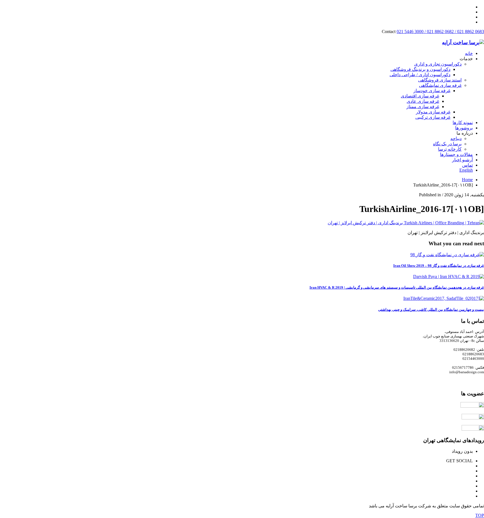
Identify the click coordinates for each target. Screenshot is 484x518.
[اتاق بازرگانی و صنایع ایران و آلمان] (473, 418)
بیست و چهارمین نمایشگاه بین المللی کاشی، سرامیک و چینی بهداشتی (431, 309)
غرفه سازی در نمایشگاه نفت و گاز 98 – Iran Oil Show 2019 (438, 265)
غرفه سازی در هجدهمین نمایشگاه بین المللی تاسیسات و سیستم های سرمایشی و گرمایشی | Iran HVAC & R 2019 (397, 287)
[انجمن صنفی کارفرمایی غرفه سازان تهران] (473, 429)
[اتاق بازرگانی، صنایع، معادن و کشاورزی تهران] (472, 406)
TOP (479, 515)
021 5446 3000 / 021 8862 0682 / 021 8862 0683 (440, 31)
